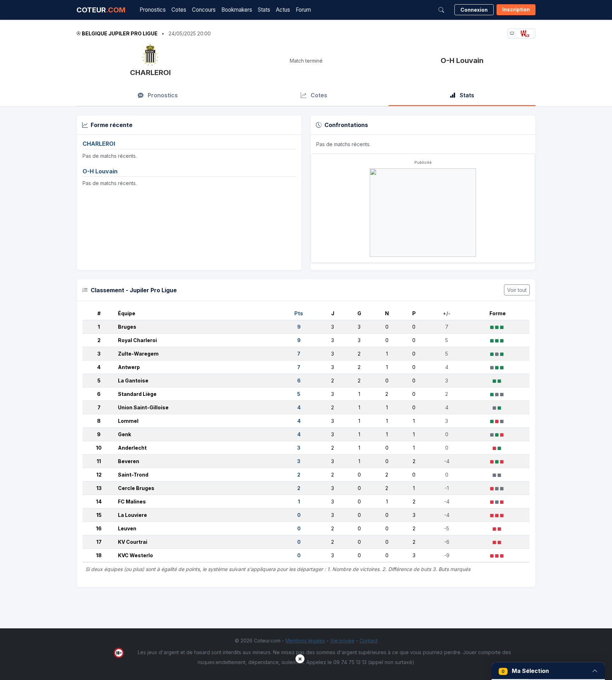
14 (99, 502)
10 (99, 448)
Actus (283, 9)
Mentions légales (305, 641)
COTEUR (100, 10)
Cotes (178, 9)
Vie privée (342, 641)
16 (99, 528)
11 (99, 461)
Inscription (516, 9)
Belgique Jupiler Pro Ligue (120, 33)
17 (99, 542)
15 (99, 515)
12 (99, 475)
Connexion (474, 10)
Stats (264, 9)
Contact (368, 641)
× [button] (300, 658)
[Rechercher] (441, 10)
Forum (303, 9)
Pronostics (153, 9)
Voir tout (517, 290)
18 (99, 555)
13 (99, 488)
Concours (204, 9)
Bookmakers (236, 9)
